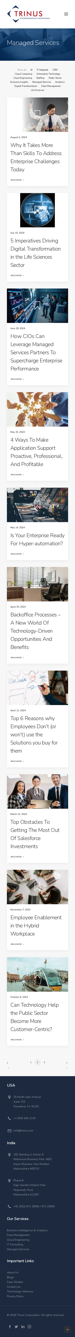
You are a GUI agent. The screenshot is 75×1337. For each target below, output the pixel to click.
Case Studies (15, 1282)
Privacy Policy (15, 1296)
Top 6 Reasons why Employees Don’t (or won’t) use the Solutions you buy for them (34, 735)
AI (31, 69)
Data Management (51, 86)
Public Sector (55, 78)
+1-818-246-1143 (24, 1118)
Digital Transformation (25, 86)
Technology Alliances (20, 1291)
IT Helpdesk (42, 69)
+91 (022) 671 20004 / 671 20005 (34, 1206)
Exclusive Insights (19, 82)
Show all (22, 69)
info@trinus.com (23, 1130)
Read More (16, 180)
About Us (12, 1272)
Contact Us (14, 1287)
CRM (55, 69)
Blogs (10, 1277)
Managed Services (41, 82)
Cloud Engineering (22, 78)
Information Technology (48, 74)
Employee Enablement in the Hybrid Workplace (36, 925)
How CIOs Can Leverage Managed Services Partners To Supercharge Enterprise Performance (36, 352)
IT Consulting (15, 1244)
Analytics (60, 82)
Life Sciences (37, 90)
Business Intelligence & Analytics (27, 1230)
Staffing (40, 78)
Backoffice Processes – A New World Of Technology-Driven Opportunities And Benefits (35, 631)
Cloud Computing (23, 74)
